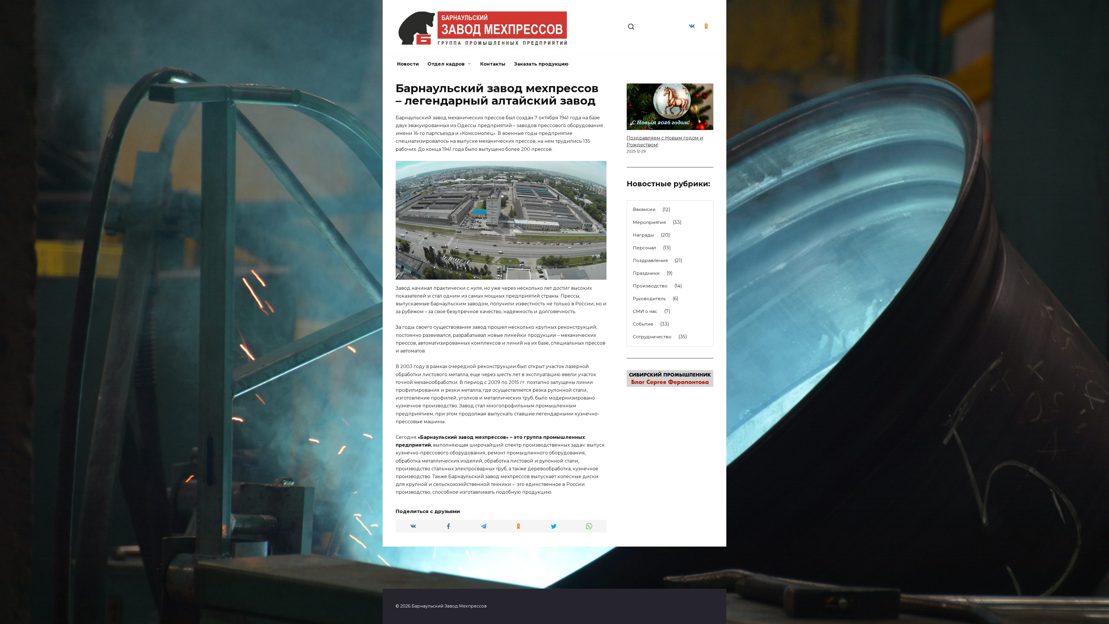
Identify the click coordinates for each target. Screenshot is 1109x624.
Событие (643, 324)
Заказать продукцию (541, 64)
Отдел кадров (446, 64)
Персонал (644, 247)
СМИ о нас (645, 311)
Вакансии (644, 209)
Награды (643, 235)
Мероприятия (649, 222)
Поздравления (650, 260)
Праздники (646, 273)
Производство (650, 286)
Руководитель (649, 298)
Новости (408, 64)
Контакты (492, 64)
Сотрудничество (652, 336)
